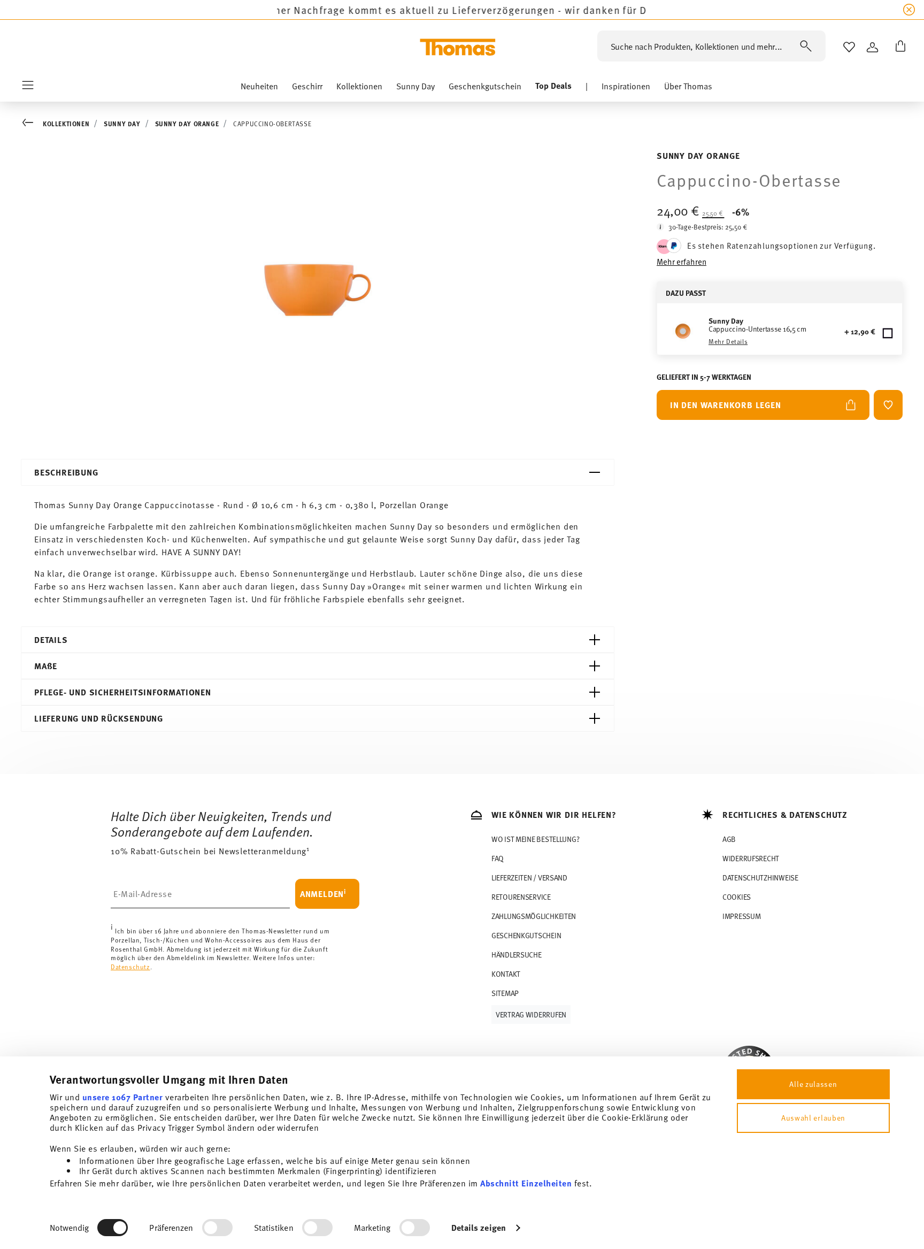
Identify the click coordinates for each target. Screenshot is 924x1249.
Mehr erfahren (681, 261)
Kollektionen (66, 123)
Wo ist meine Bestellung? (535, 839)
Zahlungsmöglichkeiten (533, 916)
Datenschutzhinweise (760, 877)
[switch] (217, 1227)
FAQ (497, 858)
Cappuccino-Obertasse (272, 123)
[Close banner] (909, 9)
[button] (259, 88)
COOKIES (736, 897)
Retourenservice (521, 897)
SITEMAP (505, 993)
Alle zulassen (813, 1084)
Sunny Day (122, 123)
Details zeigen (478, 1227)
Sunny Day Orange (187, 123)
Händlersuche (516, 954)
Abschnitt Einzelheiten (526, 1183)
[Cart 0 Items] (898, 47)
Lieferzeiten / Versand (529, 877)
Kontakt (505, 974)
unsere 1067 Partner (122, 1097)
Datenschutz (130, 966)
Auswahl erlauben (813, 1118)
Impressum (741, 916)
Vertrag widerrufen (531, 1014)
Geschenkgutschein (526, 935)
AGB (729, 839)
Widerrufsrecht (750, 858)
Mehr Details (728, 341)
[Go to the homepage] (458, 47)
